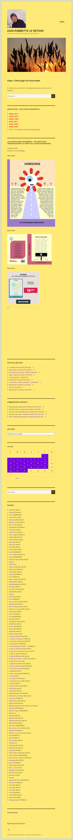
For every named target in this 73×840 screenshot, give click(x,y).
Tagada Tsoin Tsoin (14, 780)
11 (17, 463)
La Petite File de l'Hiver (15, 641)
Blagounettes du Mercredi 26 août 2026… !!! (21, 370)
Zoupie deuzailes (14, 800)
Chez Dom (12, 540)
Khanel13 (12, 634)
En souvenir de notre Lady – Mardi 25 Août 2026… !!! (24, 372)
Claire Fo (11, 549)
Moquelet (11, 730)
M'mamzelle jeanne (14, 693)
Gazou (11, 597)
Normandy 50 (13, 743)
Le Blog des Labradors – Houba (18, 659)
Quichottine (12, 760)
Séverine (11, 777)
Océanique (12, 745)
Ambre (11, 512)
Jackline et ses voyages (15, 609)
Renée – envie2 (13, 768)
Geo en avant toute (14, 601)
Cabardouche (12, 527)
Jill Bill (11, 624)
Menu (62, 22)
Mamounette (12, 701)
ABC (10, 510)
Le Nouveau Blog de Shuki (16, 666)
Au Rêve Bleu (13, 517)
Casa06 (11, 532)
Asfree (11, 515)
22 (45, 467)
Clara (10, 552)
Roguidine (12, 770)
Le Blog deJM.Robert (15, 656)
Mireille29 (12, 718)
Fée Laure (12, 589)
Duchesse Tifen (13, 567)
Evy (10, 577)
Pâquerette (12, 748)
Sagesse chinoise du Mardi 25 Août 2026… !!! (22, 375)
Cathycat (11, 537)
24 (10, 471)
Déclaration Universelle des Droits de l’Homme (29, 129)
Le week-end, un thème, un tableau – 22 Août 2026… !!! (25, 382)
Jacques (11, 611)
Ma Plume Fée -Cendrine (16, 696)
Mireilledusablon (13, 720)
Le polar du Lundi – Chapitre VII (18, 377)
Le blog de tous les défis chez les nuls (19, 651)
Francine (11, 594)
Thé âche (11, 782)
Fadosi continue (13, 579)
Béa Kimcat (12, 520)
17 (10, 467)
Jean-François (13, 621)
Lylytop (11, 691)
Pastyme (11, 750)
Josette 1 (11, 626)
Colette (11, 557)
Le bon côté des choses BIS (17, 661)
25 (17, 471)
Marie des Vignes (14, 711)
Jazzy (10, 616)
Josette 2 (11, 629)
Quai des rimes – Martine (16, 758)
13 (31, 463)
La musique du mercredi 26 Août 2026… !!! (21, 367)
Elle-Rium (12, 569)
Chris (10, 544)
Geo (10, 599)
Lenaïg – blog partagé (15, 673)
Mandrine (11, 708)
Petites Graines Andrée (15, 753)
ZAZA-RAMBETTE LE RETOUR (25, 30)
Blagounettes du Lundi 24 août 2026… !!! (21, 380)
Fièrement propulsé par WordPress (33, 834)
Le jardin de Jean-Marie (15, 663)
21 (38, 467)
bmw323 (11, 525)
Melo (10, 716)
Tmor (10, 785)
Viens (10, 787)
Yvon (10, 792)
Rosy (10, 775)
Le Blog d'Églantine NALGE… (18, 646)
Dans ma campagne (14, 559)
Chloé (10, 542)
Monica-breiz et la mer (15, 728)
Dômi (10, 564)
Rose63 (11, 773)
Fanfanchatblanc (13, 584)
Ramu (10, 763)
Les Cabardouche (14, 676)
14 (38, 463)
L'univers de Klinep (14, 636)
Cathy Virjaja (13, 535)
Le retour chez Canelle (15, 668)
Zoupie (11, 797)
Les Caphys (12, 678)
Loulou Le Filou (13, 686)
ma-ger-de (12, 698)
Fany (10, 587)
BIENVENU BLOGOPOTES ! (16, 824)
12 (24, 463)
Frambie (11, 592)
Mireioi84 (12, 723)
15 (45, 463)
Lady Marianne (13, 644)
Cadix (10, 530)
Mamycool (12, 703)
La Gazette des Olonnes (15, 639)
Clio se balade (13, 554)
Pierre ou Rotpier (14, 755)
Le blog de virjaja (14, 654)
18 (17, 467)
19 (24, 467)
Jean (10, 619)
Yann (10, 790)
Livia (10, 683)
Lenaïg (11, 671)
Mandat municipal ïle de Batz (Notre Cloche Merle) (23, 706)
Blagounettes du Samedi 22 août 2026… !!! (21, 385)
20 (31, 467)
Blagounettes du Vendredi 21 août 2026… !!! (21, 390)
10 (10, 463)
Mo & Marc (12, 725)
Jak (10, 614)
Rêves (23, 151)
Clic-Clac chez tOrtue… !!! (16, 387)
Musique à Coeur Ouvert (16, 733)
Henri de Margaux (14, 606)
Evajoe (11, 574)
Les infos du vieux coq (15, 681)
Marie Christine (13, 417)
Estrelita (11, 572)
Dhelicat (11, 562)
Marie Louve (12, 713)
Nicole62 (11, 740)
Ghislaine (11, 604)
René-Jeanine (13, 765)
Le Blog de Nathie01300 (16, 649)
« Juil (16, 478)
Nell (10, 735)
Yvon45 (11, 795)
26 (24, 471)
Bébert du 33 (12, 522)
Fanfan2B (12, 582)
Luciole (11, 688)
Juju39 (11, 631)
